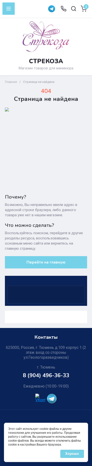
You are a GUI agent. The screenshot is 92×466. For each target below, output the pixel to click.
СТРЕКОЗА (46, 61)
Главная (11, 82)
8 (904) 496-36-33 (46, 375)
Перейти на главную (46, 262)
